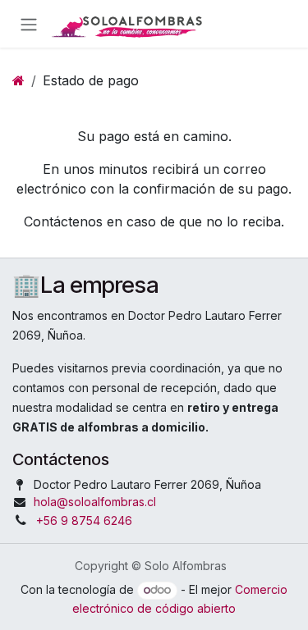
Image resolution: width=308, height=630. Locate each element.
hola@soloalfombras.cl (95, 502)
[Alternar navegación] (28, 24)
